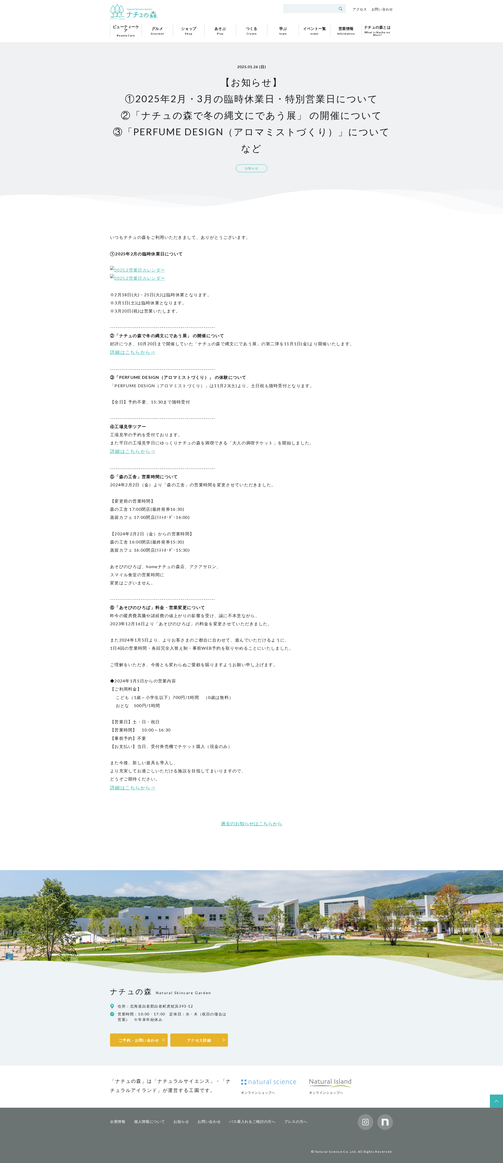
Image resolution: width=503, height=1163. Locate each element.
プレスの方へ (295, 1121)
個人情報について (149, 1121)
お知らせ (181, 1121)
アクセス (360, 9)
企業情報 (117, 1121)
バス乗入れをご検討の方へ (252, 1121)
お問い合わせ (382, 9)
